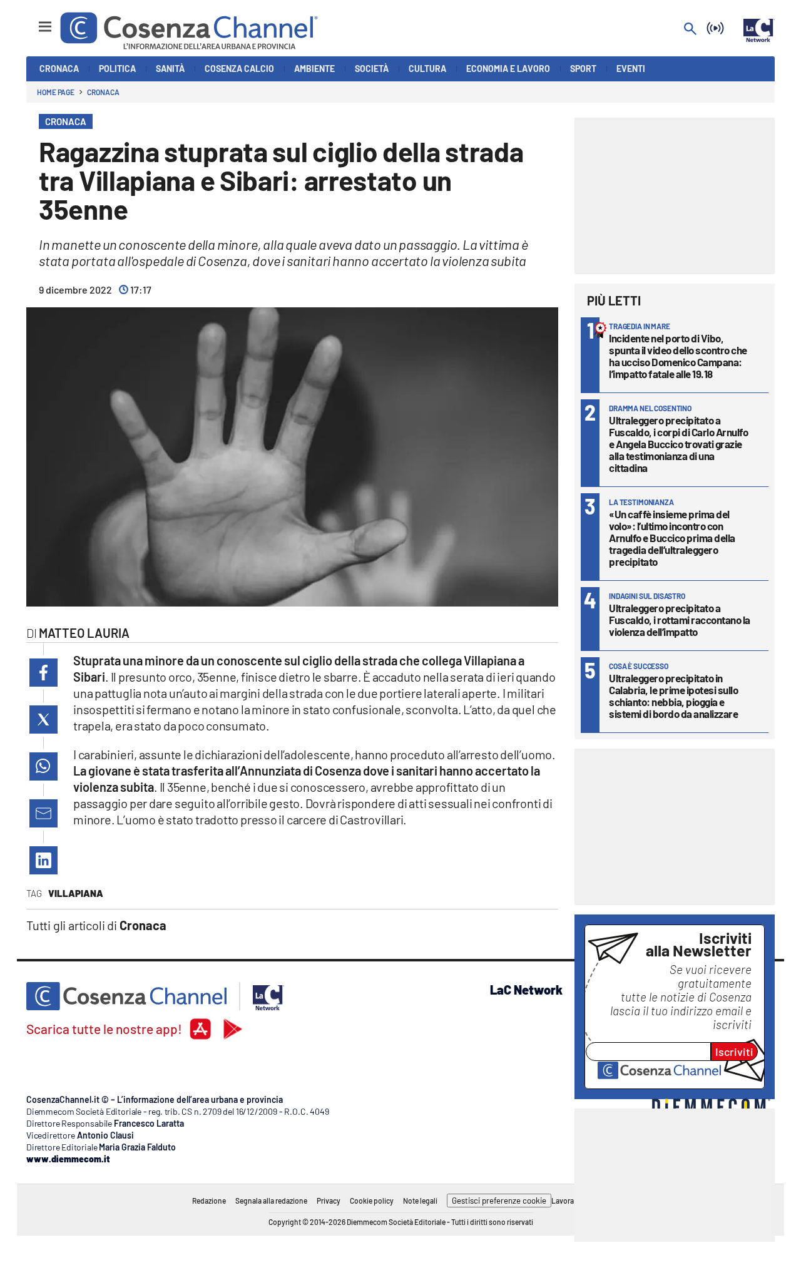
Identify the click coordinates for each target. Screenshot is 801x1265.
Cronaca (103, 92)
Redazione (209, 1200)
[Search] (690, 30)
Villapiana (75, 893)
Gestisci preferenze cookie (499, 1201)
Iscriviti (734, 1051)
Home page (55, 92)
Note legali (420, 1200)
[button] (43, 672)
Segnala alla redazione (271, 1200)
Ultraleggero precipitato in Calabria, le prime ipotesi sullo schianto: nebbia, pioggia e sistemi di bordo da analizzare (673, 696)
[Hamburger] (33, 21)
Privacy (328, 1200)
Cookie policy (372, 1200)
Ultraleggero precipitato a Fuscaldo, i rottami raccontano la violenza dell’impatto (679, 620)
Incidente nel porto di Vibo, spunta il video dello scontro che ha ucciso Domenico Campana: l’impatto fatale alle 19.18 (678, 356)
